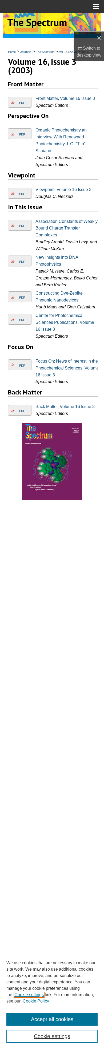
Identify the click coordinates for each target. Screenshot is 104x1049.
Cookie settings (29, 994)
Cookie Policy (36, 1001)
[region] (52, 1001)
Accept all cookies (52, 1019)
